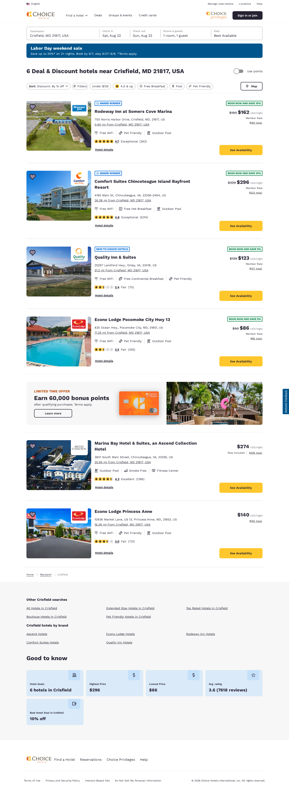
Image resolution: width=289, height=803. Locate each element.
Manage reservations (220, 3)
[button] (286, 401)
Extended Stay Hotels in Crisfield (130, 608)
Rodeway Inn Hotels (200, 634)
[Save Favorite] (32, 107)
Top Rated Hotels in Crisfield (207, 608)
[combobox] (76, 15)
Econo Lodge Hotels (120, 634)
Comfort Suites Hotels (42, 642)
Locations (245, 3)
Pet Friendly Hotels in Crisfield (128, 616)
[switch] (239, 71)
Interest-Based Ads (97, 780)
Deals (98, 15)
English (35, 3)
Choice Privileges (121, 760)
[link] (53, 413)
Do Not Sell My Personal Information (138, 780)
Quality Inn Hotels (119, 642)
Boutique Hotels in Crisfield (46, 616)
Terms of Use (32, 780)
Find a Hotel (64, 760)
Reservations (91, 760)
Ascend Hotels (36, 634)
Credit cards (148, 15)
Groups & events (120, 15)
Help (260, 3)
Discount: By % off (46, 86)
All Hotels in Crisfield (41, 608)
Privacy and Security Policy (63, 780)
